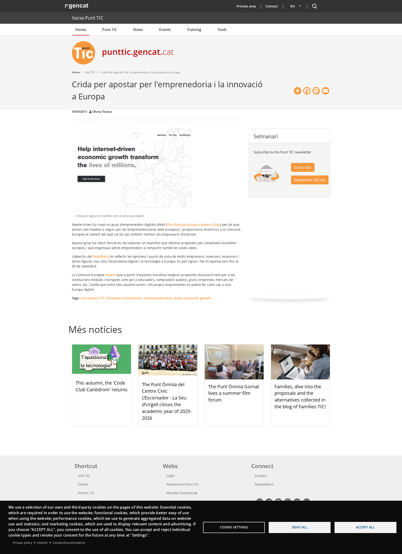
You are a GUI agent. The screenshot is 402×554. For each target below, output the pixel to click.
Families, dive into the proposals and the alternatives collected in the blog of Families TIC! (300, 396)
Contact (271, 6)
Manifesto (101, 256)
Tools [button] (222, 29)
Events (165, 29)
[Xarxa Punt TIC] (85, 52)
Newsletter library (309, 179)
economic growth (197, 298)
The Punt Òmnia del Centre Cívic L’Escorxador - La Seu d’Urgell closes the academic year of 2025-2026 (166, 401)
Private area (246, 6)
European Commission (124, 298)
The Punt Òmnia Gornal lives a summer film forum (233, 393)
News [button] (138, 29)
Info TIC (84, 475)
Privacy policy (22, 542)
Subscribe (303, 167)
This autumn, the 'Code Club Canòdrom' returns (101, 386)
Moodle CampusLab (182, 493)
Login (171, 475)
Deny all (299, 527)
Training (194, 29)
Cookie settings (234, 527)
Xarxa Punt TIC (87, 18)
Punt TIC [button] (109, 29)
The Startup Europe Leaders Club (193, 224)
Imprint (42, 542)
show (178, 298)
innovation (89, 298)
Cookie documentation (69, 542)
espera (110, 275)
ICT (102, 298)
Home (80, 29)
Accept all (365, 527)
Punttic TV (86, 493)
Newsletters (264, 484)
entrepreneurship (158, 298)
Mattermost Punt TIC (183, 484)
